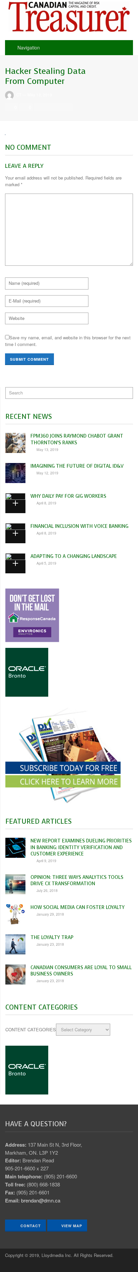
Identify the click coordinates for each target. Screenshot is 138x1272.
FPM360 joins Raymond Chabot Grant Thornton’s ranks (76, 439)
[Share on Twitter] (49, 107)
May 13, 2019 (39, 94)
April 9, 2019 (46, 860)
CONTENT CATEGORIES (30, 1029)
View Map (71, 1225)
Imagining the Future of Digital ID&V (77, 466)
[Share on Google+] (58, 107)
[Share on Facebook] (40, 107)
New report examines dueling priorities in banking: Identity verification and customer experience (81, 847)
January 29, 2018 (50, 914)
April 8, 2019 (46, 502)
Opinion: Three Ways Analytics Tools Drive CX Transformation (76, 880)
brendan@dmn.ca (40, 1200)
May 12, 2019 (47, 472)
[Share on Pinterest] (67, 107)
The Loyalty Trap (51, 937)
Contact (30, 1225)
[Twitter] (22, 1265)
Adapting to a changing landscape (73, 556)
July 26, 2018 (47, 890)
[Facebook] (10, 1265)
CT (18, 94)
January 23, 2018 (50, 944)
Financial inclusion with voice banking (79, 526)
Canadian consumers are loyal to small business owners (81, 970)
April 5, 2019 (46, 563)
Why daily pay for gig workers (68, 496)
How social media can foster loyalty (77, 907)
